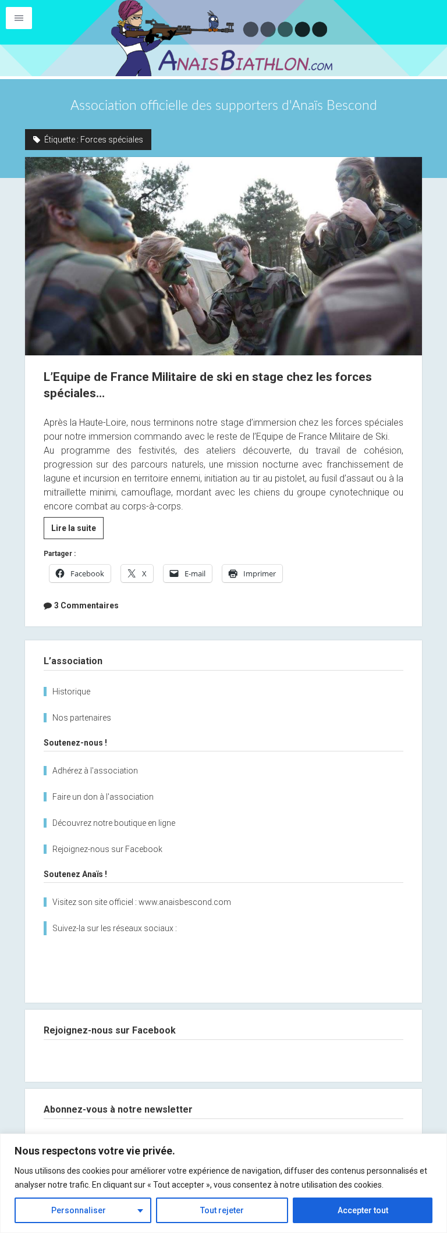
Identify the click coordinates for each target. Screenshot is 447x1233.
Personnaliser (78, 1210)
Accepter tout (363, 1210)
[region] (223, 1183)
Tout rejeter (222, 1210)
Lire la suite (77, 531)
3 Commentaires (86, 605)
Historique (71, 691)
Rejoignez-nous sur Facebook (107, 849)
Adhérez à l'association (95, 770)
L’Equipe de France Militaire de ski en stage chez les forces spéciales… (224, 256)
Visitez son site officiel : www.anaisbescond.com (141, 902)
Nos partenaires (81, 717)
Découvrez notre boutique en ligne (113, 823)
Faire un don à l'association (103, 796)
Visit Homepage (223, 38)
